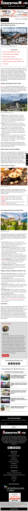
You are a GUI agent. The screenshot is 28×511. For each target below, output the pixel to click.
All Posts (5, 355)
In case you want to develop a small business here (13, 299)
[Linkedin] (27, 154)
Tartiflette (3, 201)
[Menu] (27, 8)
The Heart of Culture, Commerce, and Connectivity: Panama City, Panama (19, 392)
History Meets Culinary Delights (11, 54)
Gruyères (3, 86)
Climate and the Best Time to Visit (11, 51)
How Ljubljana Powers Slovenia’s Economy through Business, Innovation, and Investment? (18, 376)
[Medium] (27, 159)
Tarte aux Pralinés (5, 204)
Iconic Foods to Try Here (9, 56)
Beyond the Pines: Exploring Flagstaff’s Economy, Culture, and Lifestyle (19, 399)
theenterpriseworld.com (14, 498)
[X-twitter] (27, 157)
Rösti (2, 203)
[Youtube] (27, 162)
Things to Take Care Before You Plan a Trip (13, 61)
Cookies (18, 505)
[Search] (1, 8)
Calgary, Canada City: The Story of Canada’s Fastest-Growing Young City (19, 384)
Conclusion (5, 63)
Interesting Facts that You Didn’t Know (12, 59)
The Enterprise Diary (12, 6)
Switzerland (3, 260)
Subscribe (23, 6)
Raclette (3, 199)
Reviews (18, 6)
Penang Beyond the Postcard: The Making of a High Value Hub (19, 407)
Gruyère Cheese (4, 196)
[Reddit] (27, 164)
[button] (9, 363)
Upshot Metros (4, 19)
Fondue (2, 198)
